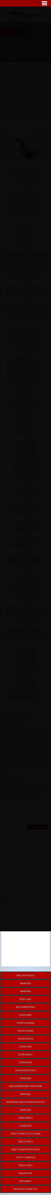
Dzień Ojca (25, 1078)
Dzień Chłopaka (25, 1022)
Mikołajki (25, 1094)
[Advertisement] (25, 935)
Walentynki (25, 1173)
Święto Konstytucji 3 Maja (26, 1133)
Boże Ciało (25, 999)
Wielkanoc (25, 1181)
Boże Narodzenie (25, 1007)
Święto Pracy (25, 1141)
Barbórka (25, 991)
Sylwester (25, 1125)
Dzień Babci (25, 1015)
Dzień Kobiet (25, 1054)
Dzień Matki (25, 1062)
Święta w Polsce (25, 975)
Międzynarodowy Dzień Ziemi (25, 1086)
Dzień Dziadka (25, 1030)
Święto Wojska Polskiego (25, 1149)
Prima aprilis (25, 1117)
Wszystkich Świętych (25, 1189)
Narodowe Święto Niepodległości (25, 1102)
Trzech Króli (25, 1165)
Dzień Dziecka (25, 1038)
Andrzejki (25, 983)
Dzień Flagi (25, 1046)
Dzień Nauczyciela (25, 1070)
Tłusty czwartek (25, 1157)
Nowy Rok (25, 1110)
